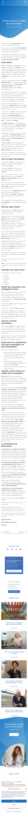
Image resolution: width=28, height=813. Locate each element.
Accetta (14, 801)
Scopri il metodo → (14, 591)
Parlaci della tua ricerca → (15, 571)
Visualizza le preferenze (14, 808)
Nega (14, 804)
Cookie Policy (8, 811)
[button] (26, 789)
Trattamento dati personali (16, 811)
